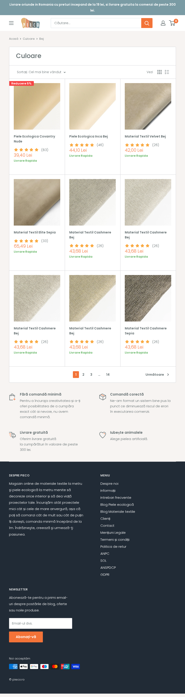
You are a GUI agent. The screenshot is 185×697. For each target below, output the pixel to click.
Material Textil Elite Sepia (35, 232)
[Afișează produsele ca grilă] (159, 72)
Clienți (105, 518)
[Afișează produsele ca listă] (167, 72)
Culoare (29, 39)
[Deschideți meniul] (11, 23)
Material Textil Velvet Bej (145, 136)
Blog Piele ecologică (117, 504)
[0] (172, 23)
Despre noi (109, 483)
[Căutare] (147, 23)
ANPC (104, 553)
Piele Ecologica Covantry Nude (34, 139)
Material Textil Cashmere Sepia (146, 331)
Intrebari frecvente (115, 497)
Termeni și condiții (115, 539)
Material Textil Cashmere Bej (90, 235)
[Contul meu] (163, 23)
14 (108, 374)
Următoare (155, 374)
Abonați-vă (26, 636)
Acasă (13, 39)
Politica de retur (113, 546)
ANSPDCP (108, 567)
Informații (108, 490)
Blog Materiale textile (117, 511)
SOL (103, 560)
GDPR (104, 574)
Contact (107, 525)
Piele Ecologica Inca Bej (88, 136)
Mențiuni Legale (113, 532)
